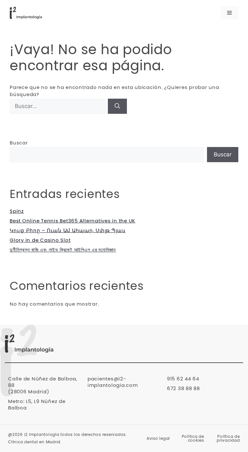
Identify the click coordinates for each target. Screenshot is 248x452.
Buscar (19, 143)
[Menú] (229, 12)
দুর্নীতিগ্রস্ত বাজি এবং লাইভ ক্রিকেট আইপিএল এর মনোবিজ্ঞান (63, 250)
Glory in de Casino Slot (40, 240)
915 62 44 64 (183, 379)
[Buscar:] (59, 106)
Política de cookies (193, 438)
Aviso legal (158, 438)
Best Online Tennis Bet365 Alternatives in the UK (72, 221)
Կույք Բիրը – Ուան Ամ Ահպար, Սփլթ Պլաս (68, 230)
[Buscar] (117, 106)
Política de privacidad (228, 438)
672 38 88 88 (183, 388)
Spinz (17, 211)
